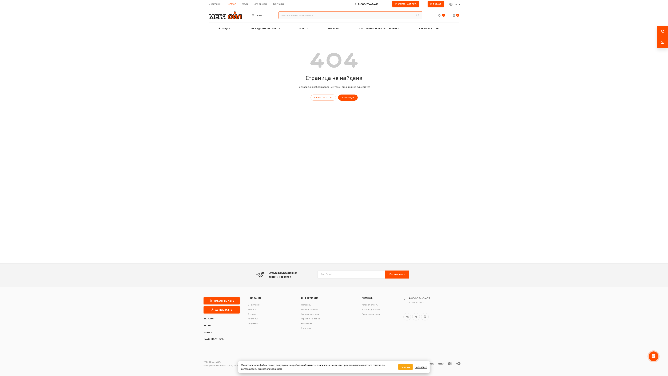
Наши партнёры (214, 339)
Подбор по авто (223, 300)
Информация (310, 298)
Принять (405, 366)
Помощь (367, 298)
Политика (306, 328)
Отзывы (252, 314)
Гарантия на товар (310, 318)
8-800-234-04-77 (368, 4)
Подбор (437, 4)
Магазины (306, 304)
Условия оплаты (309, 309)
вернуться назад (323, 97)
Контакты (253, 318)
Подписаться (397, 274)
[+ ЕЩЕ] (454, 27)
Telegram (416, 316)
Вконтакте (407, 316)
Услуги (208, 332)
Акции (208, 325)
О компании (254, 304)
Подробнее (421, 367)
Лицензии (253, 323)
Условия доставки (310, 314)
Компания (254, 298)
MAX (425, 316)
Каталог (209, 318)
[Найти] (418, 15)
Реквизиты (306, 323)
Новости (252, 309)
